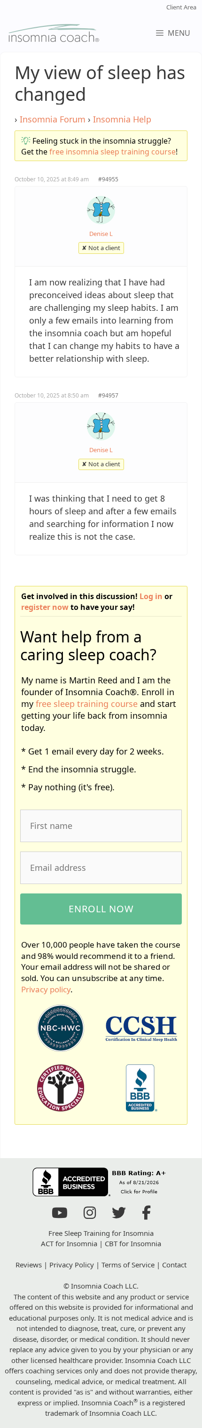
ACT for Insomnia (69, 1243)
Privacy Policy (71, 1264)
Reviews (29, 1264)
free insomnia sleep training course (112, 151)
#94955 (108, 179)
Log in (151, 596)
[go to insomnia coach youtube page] (60, 1215)
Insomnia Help (122, 119)
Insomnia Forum (52, 119)
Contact (174, 1264)
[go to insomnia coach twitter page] (119, 1215)
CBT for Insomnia (133, 1243)
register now (45, 607)
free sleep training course (87, 703)
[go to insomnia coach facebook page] (146, 1215)
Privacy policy (45, 989)
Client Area (181, 7)
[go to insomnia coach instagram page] (90, 1215)
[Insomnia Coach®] (54, 33)
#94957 (108, 395)
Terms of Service (128, 1264)
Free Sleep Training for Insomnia (101, 1233)
